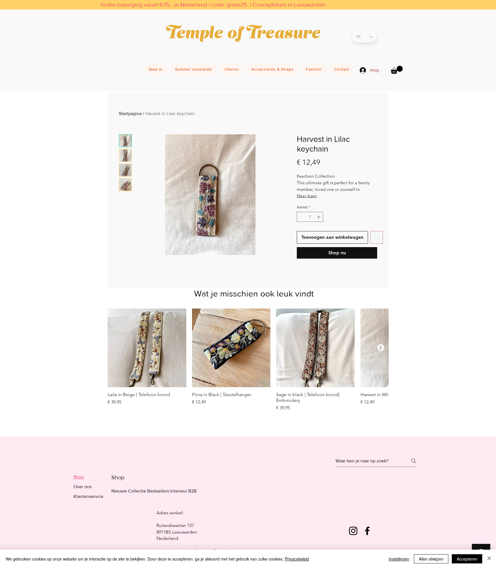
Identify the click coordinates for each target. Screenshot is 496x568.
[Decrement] (301, 217)
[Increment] (319, 217)
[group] (248, 367)
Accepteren (467, 559)
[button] (397, 70)
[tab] (88, 477)
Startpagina (130, 113)
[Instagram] (353, 530)
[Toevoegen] (376, 237)
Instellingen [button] (399, 559)
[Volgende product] (380, 347)
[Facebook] (367, 530)
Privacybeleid (297, 559)
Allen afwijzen (431, 559)
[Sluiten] (489, 558)
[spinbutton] (310, 217)
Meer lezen (307, 195)
